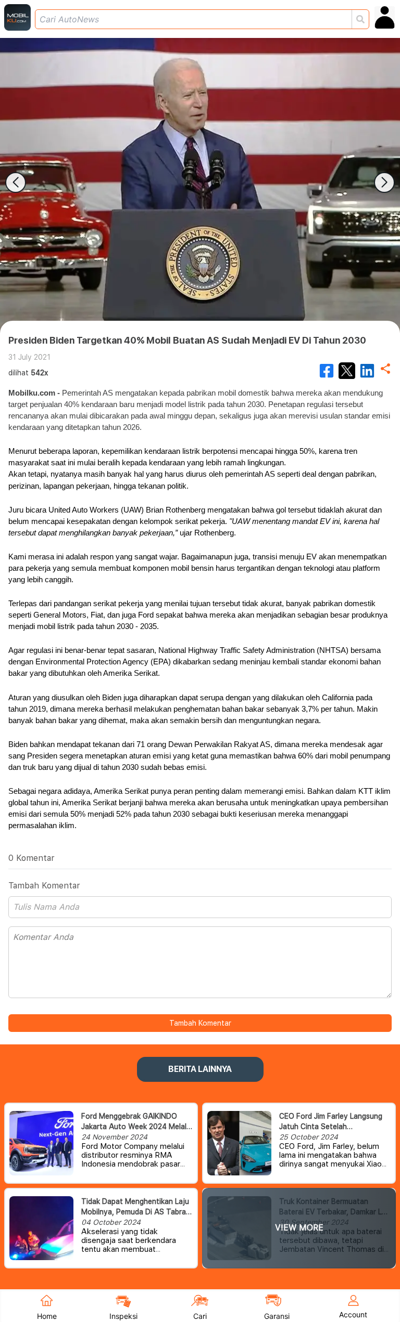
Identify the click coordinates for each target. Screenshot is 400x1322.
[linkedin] (367, 370)
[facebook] (326, 370)
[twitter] (347, 370)
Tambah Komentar (200, 1023)
